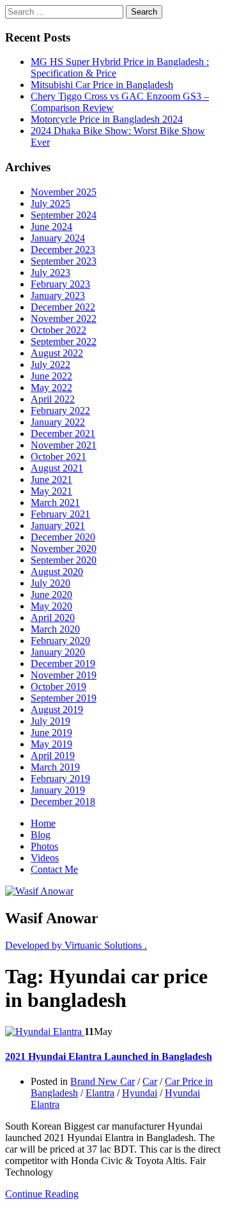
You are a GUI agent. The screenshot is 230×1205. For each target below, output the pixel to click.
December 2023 (63, 249)
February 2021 (60, 514)
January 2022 (58, 422)
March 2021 (55, 502)
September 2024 (63, 215)
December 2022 (63, 307)
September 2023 (63, 261)
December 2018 (63, 801)
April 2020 (53, 617)
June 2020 (51, 594)
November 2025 (63, 192)
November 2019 (63, 675)
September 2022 (63, 341)
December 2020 (63, 537)
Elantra (100, 1092)
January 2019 (58, 790)
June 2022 (51, 376)
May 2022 (51, 387)
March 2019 (55, 767)
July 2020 (50, 583)
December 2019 (63, 663)
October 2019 (58, 686)
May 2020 (51, 606)
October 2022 (58, 330)
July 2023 (50, 272)
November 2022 (63, 318)
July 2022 (50, 364)
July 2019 (50, 721)
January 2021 (58, 525)
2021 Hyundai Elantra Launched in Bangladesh (108, 1056)
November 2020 (63, 548)
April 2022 (53, 399)
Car (149, 1081)
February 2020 (60, 640)
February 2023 (60, 284)
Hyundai (139, 1092)
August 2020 (57, 571)
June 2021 (51, 479)
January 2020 (58, 652)
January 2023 (58, 295)
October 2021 (58, 456)
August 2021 (57, 468)
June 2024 (51, 226)
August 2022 (57, 353)
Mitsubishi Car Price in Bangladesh (102, 84)
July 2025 (50, 203)
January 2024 (58, 238)
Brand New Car (102, 1081)
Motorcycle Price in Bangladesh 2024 (107, 119)
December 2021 (63, 433)
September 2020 (63, 560)
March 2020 (55, 629)
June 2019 (51, 732)
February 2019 (60, 778)
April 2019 (53, 755)
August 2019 (57, 709)
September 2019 (63, 698)
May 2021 (51, 491)
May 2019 (51, 744)
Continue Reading (42, 1193)
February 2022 (60, 410)
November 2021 (63, 445)
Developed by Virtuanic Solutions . (76, 945)
